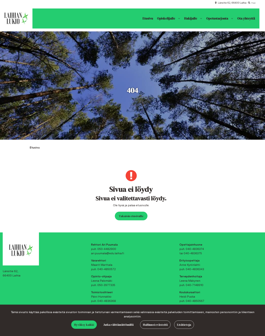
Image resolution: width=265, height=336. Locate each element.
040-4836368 (106, 301)
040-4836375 (193, 253)
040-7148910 (194, 285)
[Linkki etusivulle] (16, 18)
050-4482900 (106, 249)
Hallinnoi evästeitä (155, 325)
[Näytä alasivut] (179, 18)
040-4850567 (195, 301)
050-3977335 (106, 285)
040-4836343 (195, 269)
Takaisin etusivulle (131, 216)
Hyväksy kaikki (84, 325)
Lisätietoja (184, 325)
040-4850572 (106, 269)
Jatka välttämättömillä (118, 325)
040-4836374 (195, 249)
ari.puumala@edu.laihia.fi (107, 253)
